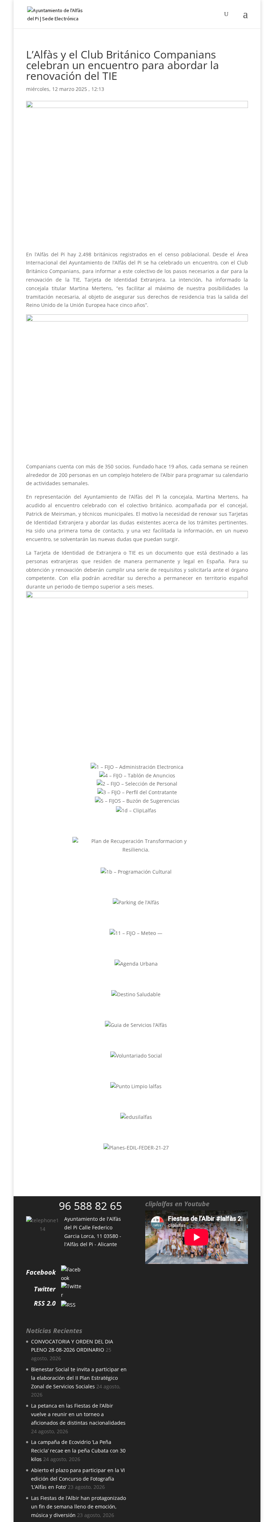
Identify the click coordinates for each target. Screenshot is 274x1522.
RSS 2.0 (45, 1303)
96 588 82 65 (90, 1205)
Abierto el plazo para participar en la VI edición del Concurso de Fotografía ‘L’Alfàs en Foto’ (78, 1479)
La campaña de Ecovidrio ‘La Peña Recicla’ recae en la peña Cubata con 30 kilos (78, 1450)
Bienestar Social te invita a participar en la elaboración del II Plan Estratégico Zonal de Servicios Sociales (79, 1378)
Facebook (41, 1272)
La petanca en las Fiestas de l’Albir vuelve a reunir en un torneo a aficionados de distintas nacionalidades (78, 1414)
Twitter (45, 1289)
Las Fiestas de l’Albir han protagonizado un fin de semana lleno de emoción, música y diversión (78, 1506)
